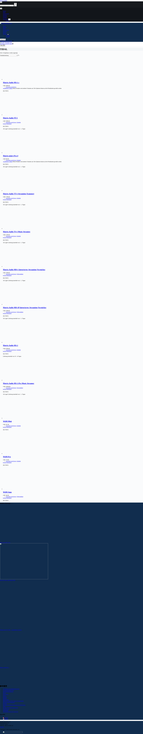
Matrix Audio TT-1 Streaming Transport (18, 194)
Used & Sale (6, 30)
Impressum (5, 694)
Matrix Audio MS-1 (10, 345)
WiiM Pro (7, 457)
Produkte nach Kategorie (9, 702)
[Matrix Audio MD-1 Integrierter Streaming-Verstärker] (17, 266)
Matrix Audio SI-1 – (5, 667)
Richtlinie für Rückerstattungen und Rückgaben (14, 705)
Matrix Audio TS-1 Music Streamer (16, 232)
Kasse (4, 695)
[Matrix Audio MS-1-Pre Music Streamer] (17, 380)
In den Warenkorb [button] (7, 123)
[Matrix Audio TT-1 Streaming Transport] (17, 190)
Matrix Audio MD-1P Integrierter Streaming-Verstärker (24, 308)
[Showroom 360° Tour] (24, 541)
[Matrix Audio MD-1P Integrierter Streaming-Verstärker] (17, 304)
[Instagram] (4, 686)
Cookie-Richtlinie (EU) (8, 690)
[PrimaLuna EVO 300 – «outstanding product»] (24, 628)
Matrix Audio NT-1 (10, 118)
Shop (4, 28)
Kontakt (5, 697)
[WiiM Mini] (17, 418)
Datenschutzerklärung (8, 691)
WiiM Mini (7, 421)
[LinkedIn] (6, 686)
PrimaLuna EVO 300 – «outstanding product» (11, 630)
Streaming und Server (11, 87)
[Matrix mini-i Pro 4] (17, 152)
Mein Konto (6, 699)
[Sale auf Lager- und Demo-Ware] (24, 578)
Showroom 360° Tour (5, 542)
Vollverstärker (20, 274)
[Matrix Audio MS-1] (17, 342)
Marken (5, 27)
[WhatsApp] (1, 686)
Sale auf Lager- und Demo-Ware (7, 580)
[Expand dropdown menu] (8, 34)
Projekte (5, 31)
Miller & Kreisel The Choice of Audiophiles (13, 701)
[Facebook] (3, 686)
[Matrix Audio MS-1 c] (17, 79)
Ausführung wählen (7, 88)
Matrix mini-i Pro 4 (10, 156)
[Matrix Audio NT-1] (17, 114)
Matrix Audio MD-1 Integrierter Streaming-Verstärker (24, 270)
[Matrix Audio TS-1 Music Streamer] (17, 228)
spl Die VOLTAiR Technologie (10, 707)
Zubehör (19, 122)
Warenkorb (5, 710)
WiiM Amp (7, 492)
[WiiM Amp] (17, 489)
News (4, 26)
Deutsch (5, 34)
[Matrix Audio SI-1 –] (24, 666)
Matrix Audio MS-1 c (11, 82)
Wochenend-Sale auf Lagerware (10, 711)
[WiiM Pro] (17, 453)
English (8, 36)
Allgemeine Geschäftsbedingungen (11, 689)
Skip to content (3, 0)
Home (4, 32)
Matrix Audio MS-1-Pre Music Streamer (18, 383)
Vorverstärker (20, 388)
